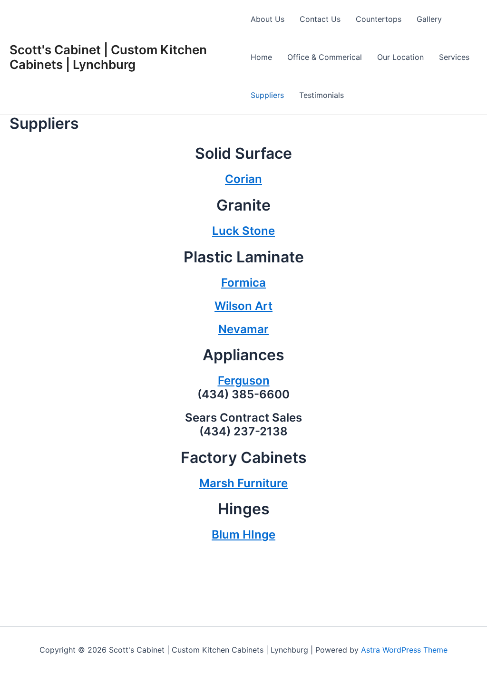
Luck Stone (243, 231)
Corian (243, 179)
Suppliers (267, 95)
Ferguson (244, 380)
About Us (267, 19)
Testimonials (321, 95)
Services (454, 57)
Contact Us (320, 19)
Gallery (429, 19)
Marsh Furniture (243, 483)
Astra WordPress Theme (404, 650)
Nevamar (243, 329)
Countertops (378, 19)
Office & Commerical (324, 57)
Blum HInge (243, 534)
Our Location (400, 57)
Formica (243, 282)
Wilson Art (243, 306)
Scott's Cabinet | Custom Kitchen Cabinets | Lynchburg (108, 57)
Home (261, 57)
